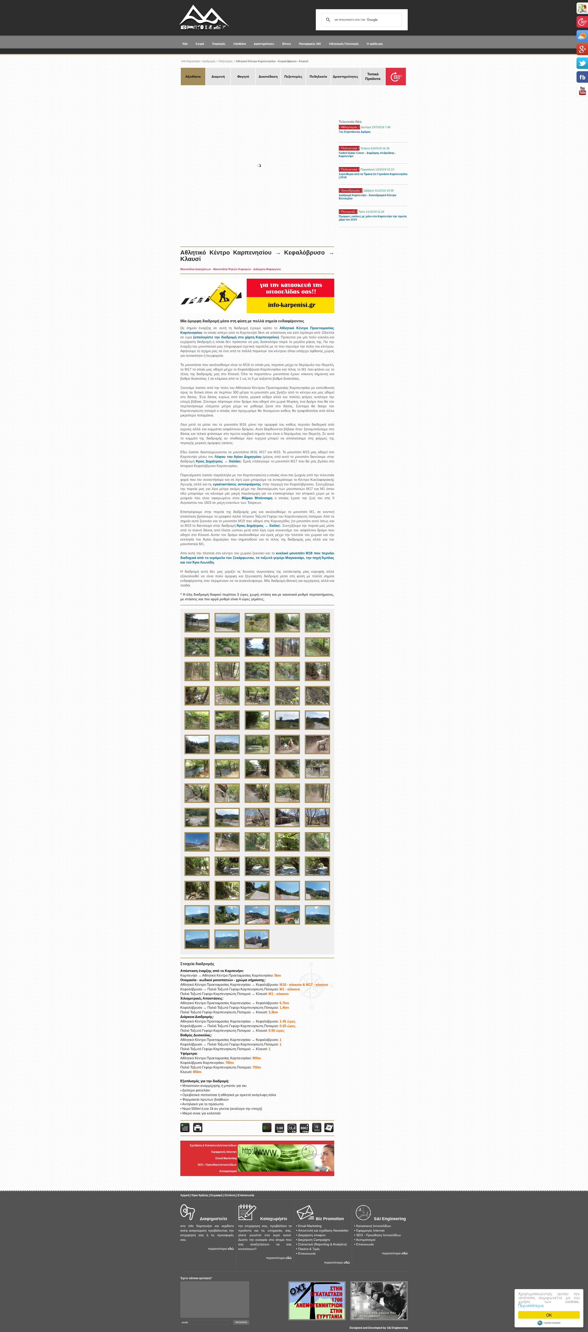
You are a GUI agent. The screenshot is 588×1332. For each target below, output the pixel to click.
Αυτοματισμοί (228, 1171)
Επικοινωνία (246, 1195)
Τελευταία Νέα (350, 122)
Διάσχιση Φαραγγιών (267, 269)
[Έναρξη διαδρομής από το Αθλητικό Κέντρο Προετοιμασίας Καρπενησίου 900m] (197, 633)
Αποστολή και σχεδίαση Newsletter (323, 1230)
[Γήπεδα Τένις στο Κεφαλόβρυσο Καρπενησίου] (227, 828)
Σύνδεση (230, 1195)
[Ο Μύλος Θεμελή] (257, 779)
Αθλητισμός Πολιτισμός (344, 43)
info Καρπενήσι (190, 61)
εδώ (231, 1248)
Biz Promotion (330, 1218)
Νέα (185, 43)
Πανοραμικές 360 (310, 43)
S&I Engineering (390, 1218)
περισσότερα (217, 1248)
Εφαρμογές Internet (224, 1151)
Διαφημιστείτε (213, 1218)
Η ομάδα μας (375, 43)
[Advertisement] (263, 101)
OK (549, 1315)
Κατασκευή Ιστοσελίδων (373, 1226)
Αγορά (199, 43)
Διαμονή (218, 76)
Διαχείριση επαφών (311, 1235)
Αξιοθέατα (239, 43)
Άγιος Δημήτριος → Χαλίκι (258, 525)
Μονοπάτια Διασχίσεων (195, 269)
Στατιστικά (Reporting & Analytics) (322, 1244)
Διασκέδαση (268, 76)
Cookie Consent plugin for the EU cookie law (548, 1322)
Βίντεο (286, 43)
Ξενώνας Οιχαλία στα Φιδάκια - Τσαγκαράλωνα (369, 216)
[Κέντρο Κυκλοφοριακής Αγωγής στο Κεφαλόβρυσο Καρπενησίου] (197, 828)
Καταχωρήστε (273, 1218)
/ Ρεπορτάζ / (348, 190)
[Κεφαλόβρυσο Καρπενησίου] (257, 828)
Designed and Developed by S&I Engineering (379, 1327)
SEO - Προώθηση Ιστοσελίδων (217, 1164)
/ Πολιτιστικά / (349, 127)
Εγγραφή (216, 1195)
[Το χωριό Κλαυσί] (317, 901)
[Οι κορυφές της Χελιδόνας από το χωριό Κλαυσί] (197, 925)
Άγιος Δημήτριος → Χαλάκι (218, 461)
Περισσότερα (531, 1305)
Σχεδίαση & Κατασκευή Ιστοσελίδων (213, 1145)
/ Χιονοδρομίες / (350, 169)
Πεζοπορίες (226, 61)
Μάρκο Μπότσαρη (257, 498)
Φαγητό (243, 76)
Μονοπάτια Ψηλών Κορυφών (232, 269)
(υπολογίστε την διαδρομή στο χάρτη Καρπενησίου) (236, 337)
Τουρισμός (218, 43)
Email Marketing (226, 1158)
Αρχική (184, 1195)
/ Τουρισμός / (348, 211)
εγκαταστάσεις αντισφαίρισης (237, 484)
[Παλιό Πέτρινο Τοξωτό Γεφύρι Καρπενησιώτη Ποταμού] (227, 877)
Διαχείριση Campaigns (314, 1239)
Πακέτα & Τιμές (309, 1249)
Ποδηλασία (318, 76)
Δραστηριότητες (264, 43)
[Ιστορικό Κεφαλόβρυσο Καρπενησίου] (197, 852)
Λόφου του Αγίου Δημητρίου (238, 457)
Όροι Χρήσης (200, 1195)
